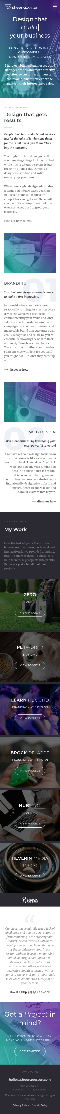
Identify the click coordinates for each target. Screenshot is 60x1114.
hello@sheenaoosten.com (30, 1080)
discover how (19, 369)
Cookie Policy (39, 1105)
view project (30, 612)
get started (30, 1051)
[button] (26, 993)
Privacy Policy (20, 1105)
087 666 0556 (28, 1086)
